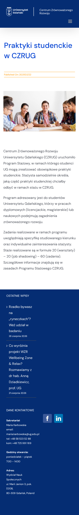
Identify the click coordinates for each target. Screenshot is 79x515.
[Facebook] (47, 418)
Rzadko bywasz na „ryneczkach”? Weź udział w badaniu (20, 319)
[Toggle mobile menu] (70, 21)
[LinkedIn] (58, 418)
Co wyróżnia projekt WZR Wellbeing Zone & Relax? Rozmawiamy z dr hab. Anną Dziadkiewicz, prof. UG (20, 366)
